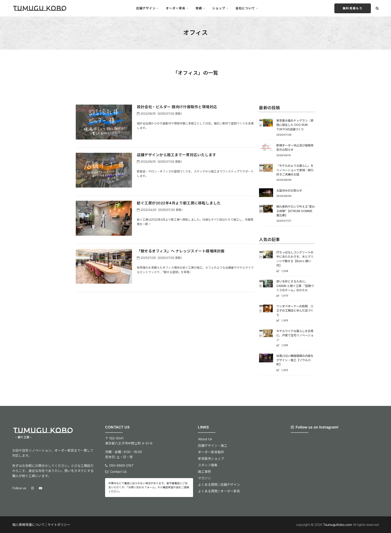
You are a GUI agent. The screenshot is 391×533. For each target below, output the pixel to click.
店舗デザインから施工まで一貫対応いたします (176, 155)
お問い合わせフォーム (141, 487)
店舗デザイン (146, 8)
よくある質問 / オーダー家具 (219, 491)
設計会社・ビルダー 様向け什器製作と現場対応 (177, 107)
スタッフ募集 (207, 465)
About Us (205, 439)
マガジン (204, 478)
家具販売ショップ (211, 459)
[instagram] (32, 488)
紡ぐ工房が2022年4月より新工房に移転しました (179, 203)
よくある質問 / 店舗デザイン (219, 485)
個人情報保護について (28, 525)
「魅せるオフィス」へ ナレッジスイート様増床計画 (181, 251)
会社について (245, 8)
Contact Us (118, 472)
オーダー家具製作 (211, 452)
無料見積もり (352, 8)
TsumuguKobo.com (337, 525)
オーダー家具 (175, 8)
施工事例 (204, 472)
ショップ (218, 8)
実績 (199, 8)
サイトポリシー (58, 525)
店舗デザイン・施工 (212, 446)
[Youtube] (40, 488)
